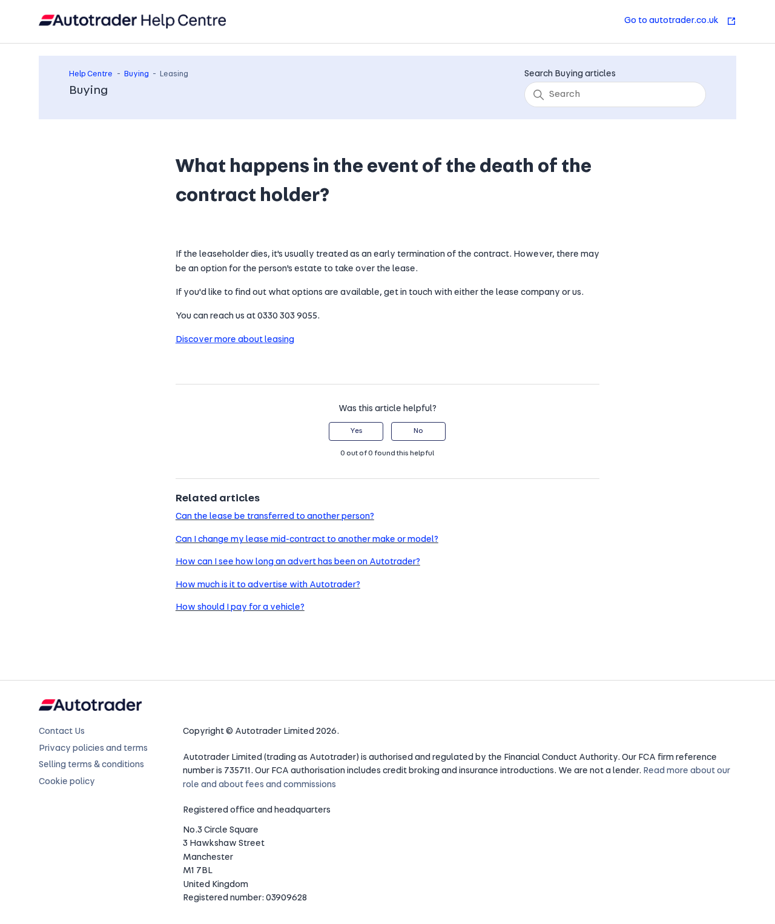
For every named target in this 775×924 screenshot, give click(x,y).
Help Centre (91, 74)
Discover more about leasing (235, 340)
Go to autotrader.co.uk (672, 20)
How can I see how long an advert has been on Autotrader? (298, 562)
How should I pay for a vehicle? (240, 607)
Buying (136, 74)
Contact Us (62, 731)
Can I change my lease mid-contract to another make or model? (307, 539)
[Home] (132, 21)
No (418, 431)
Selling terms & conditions (91, 765)
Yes (356, 431)
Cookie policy (67, 782)
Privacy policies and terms (93, 748)
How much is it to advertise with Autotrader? (268, 585)
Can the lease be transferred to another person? (275, 516)
